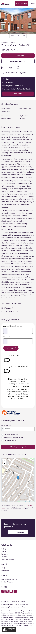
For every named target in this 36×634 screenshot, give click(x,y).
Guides (3, 568)
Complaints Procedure (18, 601)
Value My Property (7, 559)
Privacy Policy (5, 601)
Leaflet (22, 501)
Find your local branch (9, 579)
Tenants (4, 556)
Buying (3, 549)
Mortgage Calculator (18, 61)
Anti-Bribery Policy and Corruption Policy (13, 607)
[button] (34, 20)
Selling (3, 551)
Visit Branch (18, 94)
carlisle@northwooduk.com (12, 86)
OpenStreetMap (27, 501)
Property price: (6, 425)
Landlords (4, 554)
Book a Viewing (18, 56)
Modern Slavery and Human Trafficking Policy (15, 604)
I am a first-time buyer (11, 434)
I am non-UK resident (10, 440)
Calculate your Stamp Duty (18, 447)
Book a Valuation (7, 582)
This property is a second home (13, 437)
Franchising (5, 570)
